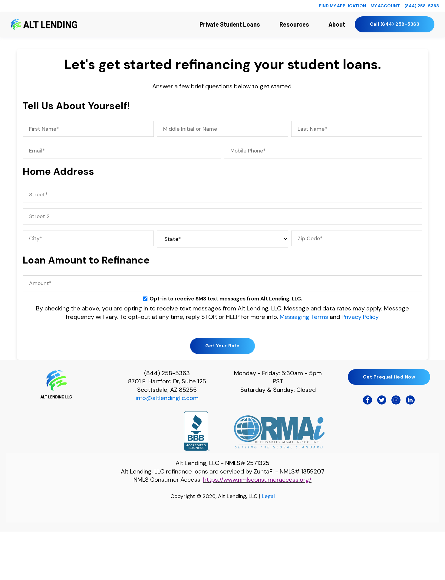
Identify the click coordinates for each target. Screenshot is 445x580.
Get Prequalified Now (389, 377)
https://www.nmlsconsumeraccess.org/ (257, 479)
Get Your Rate (222, 346)
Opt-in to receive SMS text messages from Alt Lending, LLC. (226, 298)
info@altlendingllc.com (167, 398)
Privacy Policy (359, 317)
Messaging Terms (304, 317)
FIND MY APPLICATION (342, 5)
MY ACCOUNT (385, 5)
